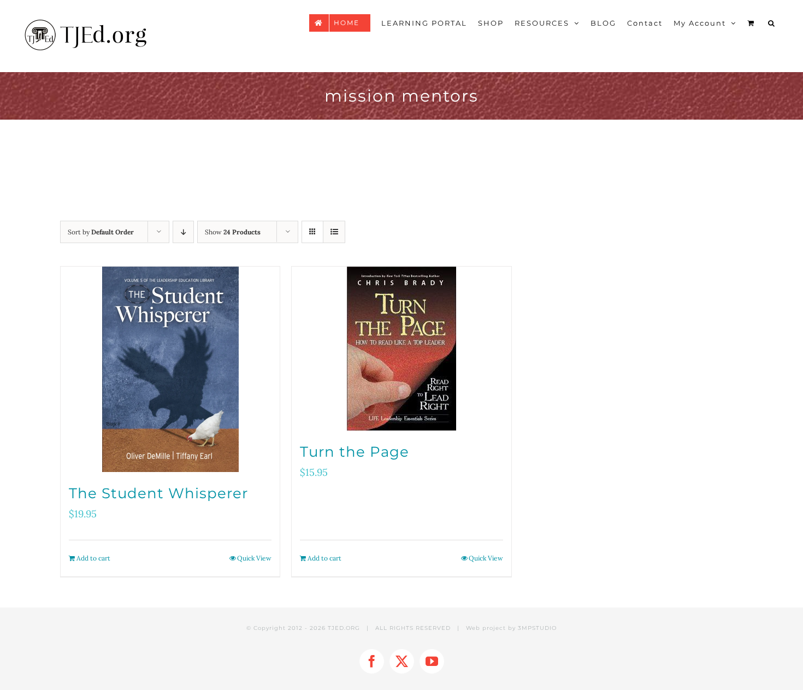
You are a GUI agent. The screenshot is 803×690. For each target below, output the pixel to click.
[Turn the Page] (401, 348)
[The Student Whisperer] (170, 369)
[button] (772, 23)
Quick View (254, 558)
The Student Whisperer (158, 493)
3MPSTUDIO (537, 628)
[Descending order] (183, 232)
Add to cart (93, 558)
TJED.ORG (344, 628)
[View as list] (334, 232)
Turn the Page (354, 452)
